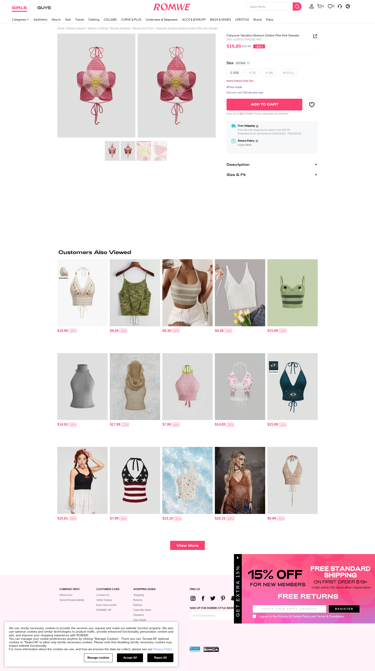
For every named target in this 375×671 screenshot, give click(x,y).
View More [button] (187, 545)
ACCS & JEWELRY (194, 19)
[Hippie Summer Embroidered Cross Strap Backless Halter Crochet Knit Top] (82, 292)
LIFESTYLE (242, 19)
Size (236, 63)
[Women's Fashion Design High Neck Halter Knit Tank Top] (82, 386)
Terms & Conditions (330, 616)
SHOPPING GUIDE (144, 589)
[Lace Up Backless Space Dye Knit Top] (135, 292)
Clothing (93, 19)
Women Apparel (76, 28)
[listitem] (82, 304)
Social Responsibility (71, 600)
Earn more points (106, 605)
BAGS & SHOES (220, 19)
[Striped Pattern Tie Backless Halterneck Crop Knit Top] (187, 292)
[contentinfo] (62, 330)
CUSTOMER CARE (108, 589)
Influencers (65, 595)
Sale (68, 19)
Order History (104, 600)
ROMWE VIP (103, 610)
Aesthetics (40, 19)
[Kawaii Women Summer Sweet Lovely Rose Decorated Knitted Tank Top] (82, 480)
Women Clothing (98, 28)
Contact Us (102, 595)
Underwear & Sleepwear (162, 19)
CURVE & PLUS (131, 19)
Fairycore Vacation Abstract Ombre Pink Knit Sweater (263, 35)
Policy (269, 19)
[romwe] (171, 6)
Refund (137, 605)
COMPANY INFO (69, 589)
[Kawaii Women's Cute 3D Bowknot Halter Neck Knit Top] (240, 386)
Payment (138, 615)
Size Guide (139, 620)
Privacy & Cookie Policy (294, 616)
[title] (187, 252)
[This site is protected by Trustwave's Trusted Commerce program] (195, 649)
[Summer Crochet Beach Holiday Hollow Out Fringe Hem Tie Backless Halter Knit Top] (240, 480)
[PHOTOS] (136, 86)
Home (60, 28)
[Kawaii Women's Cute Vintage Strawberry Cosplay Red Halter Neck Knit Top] (187, 386)
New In (56, 19)
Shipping (138, 595)
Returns (138, 600)
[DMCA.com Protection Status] (211, 649)
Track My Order (142, 610)
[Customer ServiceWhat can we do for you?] (339, 6)
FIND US (195, 589)
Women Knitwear (120, 28)
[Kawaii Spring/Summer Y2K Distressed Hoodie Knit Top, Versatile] (135, 386)
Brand (257, 19)
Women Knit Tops (143, 28)
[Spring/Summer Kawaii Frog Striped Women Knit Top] (292, 292)
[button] (312, 104)
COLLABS (110, 19)
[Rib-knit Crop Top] (240, 292)
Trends (79, 19)
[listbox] (311, 6)
